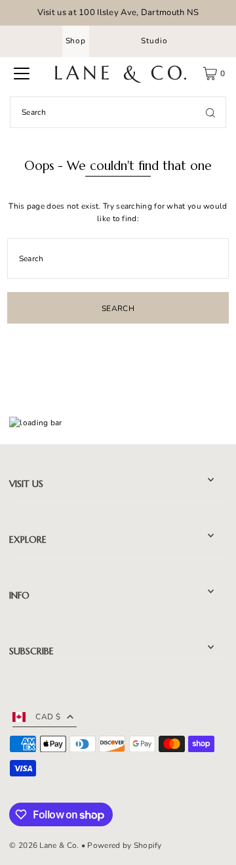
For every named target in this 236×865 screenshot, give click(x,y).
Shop (76, 40)
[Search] (210, 112)
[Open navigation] (21, 73)
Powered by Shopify (124, 845)
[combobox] (118, 112)
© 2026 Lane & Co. (44, 845)
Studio (154, 40)
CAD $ (47, 716)
